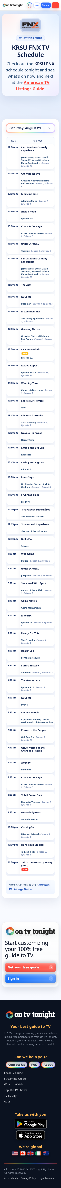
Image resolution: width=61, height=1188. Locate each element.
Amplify (25, 762)
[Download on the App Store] (30, 1135)
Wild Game (27, 553)
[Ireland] (38, 1153)
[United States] (15, 1153)
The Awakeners (30, 680)
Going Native (29, 600)
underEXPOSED (30, 243)
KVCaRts (26, 296)
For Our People (30, 712)
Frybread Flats (30, 494)
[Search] (29, 5)
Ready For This (30, 633)
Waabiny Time (29, 383)
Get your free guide (23, 967)
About (48, 1065)
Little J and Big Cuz (32, 447)
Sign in (45, 5)
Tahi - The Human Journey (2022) (36, 864)
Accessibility (11, 1178)
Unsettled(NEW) (30, 812)
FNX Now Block (30, 349)
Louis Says (27, 477)
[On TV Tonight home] (30, 931)
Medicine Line (29, 194)
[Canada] (23, 1153)
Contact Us (16, 1065)
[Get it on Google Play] (31, 1123)
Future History (30, 665)
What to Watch (13, 1084)
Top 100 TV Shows (15, 1090)
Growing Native (30, 173)
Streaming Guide (15, 1079)
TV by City (10, 1096)
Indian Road (28, 211)
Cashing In (27, 827)
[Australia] (46, 1153)
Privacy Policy (28, 1178)
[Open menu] (55, 5)
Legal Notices (46, 1178)
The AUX (26, 284)
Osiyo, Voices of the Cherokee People (33, 749)
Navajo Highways (31, 433)
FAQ (34, 1065)
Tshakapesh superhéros (35, 509)
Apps (7, 1101)
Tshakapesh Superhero (35, 524)
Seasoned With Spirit (33, 583)
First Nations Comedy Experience (34, 149)
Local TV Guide (13, 1073)
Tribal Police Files (31, 795)
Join (37, 5)
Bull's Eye (27, 539)
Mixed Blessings (30, 311)
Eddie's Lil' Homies (32, 400)
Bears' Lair (27, 650)
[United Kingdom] (30, 1153)
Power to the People (33, 730)
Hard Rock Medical (32, 844)
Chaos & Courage (31, 226)
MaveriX (26, 615)
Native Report (29, 365)
